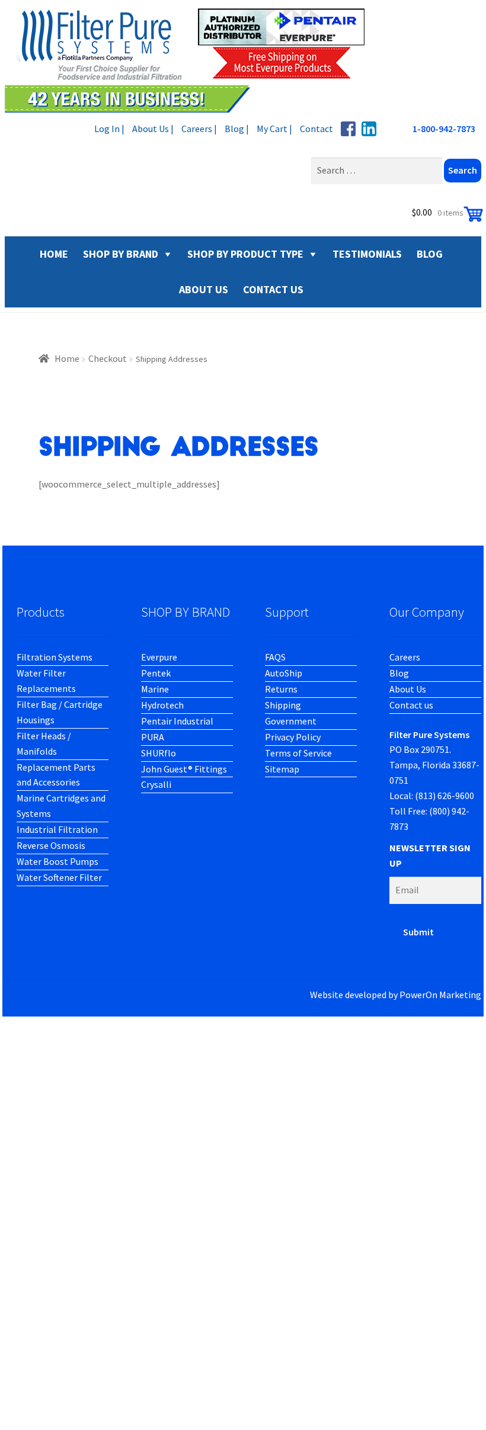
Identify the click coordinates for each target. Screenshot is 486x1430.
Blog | (237, 128)
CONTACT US (273, 289)
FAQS (275, 657)
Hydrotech (162, 705)
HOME (54, 254)
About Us (407, 689)
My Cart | (274, 128)
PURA (152, 737)
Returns (281, 689)
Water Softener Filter (59, 877)
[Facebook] (348, 128)
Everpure (159, 657)
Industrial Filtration (57, 829)
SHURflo (158, 753)
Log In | (109, 128)
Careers (404, 657)
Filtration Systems (54, 657)
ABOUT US (203, 289)
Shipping (283, 705)
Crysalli (156, 784)
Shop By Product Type (245, 254)
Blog (399, 673)
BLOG (430, 254)
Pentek (156, 673)
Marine (155, 689)
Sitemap (282, 769)
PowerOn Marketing (440, 995)
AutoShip (283, 673)
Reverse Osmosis (51, 845)
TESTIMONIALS (367, 254)
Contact (316, 128)
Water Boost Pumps (57, 861)
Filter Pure (191, 59)
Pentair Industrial (177, 721)
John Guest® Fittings (184, 769)
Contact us (411, 705)
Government (290, 721)
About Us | (153, 128)
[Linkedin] (369, 128)
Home (67, 358)
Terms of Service (298, 753)
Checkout (107, 358)
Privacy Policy (293, 737)
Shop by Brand (120, 254)
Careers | (199, 128)
